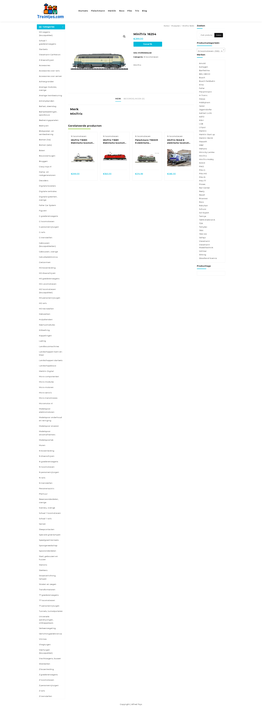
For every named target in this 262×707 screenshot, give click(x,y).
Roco (201, 202)
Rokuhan (203, 205)
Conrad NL (147, 44)
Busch (202, 77)
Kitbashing (44, 330)
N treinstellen (46, 483)
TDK (201, 223)
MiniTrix (137, 65)
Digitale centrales (48, 191)
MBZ (201, 145)
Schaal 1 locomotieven (50, 513)
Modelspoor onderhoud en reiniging (50, 419)
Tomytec (203, 227)
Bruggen (43, 161)
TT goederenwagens (49, 595)
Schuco (202, 209)
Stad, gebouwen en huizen (48, 558)
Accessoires (44, 65)
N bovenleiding (46, 451)
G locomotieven (46, 221)
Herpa (202, 99)
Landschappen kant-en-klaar (51, 353)
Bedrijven (44, 126)
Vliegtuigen (45, 644)
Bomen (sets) (45, 145)
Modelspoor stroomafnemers (47, 433)
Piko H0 (203, 173)
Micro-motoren (46, 387)
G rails (42, 232)
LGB (201, 124)
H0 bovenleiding (47, 268)
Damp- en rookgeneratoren (47, 173)
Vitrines (43, 639)
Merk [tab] (118, 99)
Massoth (203, 141)
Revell (202, 195)
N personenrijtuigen (49, 472)
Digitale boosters (47, 186)
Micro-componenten (49, 376)
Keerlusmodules (47, 325)
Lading (42, 341)
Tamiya (202, 216)
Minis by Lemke (207, 152)
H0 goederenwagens (49, 278)
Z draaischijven (46, 60)
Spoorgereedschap (48, 545)
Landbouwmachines (49, 346)
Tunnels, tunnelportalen (51, 611)
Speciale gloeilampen (50, 535)
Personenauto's (46, 488)
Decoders (43, 180)
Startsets (43, 49)
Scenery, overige (47, 508)
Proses (202, 184)
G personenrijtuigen (49, 227)
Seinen (42, 524)
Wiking (202, 255)
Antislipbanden (46, 101)
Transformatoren (47, 589)
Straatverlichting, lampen (47, 577)
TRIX (201, 230)
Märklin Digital (46, 371)
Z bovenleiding (46, 669)
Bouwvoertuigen (47, 156)
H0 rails (43, 303)
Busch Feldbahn (207, 81)
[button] (124, 36)
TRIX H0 (203, 234)
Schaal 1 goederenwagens (47, 42)
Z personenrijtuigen (49, 685)
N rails (42, 478)
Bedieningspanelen (49, 120)
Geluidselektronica (48, 257)
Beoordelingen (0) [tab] (134, 99)
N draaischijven (46, 456)
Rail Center (204, 188)
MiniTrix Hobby (206, 159)
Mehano (203, 149)
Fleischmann (205, 92)
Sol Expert (204, 213)
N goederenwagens (48, 461)
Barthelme (204, 70)
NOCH (202, 163)
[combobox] (211, 50)
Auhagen (203, 67)
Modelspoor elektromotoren (46, 410)
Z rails (42, 691)
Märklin (203, 131)
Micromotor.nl (46, 403)
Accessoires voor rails (49, 71)
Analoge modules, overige (48, 88)
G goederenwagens (48, 216)
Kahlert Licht (205, 113)
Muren (42, 445)
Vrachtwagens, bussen (50, 658)
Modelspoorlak (46, 440)
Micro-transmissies (48, 398)
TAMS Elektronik (207, 220)
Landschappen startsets (50, 360)
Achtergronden (46, 81)
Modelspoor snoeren (49, 426)
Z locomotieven (46, 680)
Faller (202, 88)
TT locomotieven (47, 600)
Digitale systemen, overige (48, 198)
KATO (201, 117)
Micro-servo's (45, 393)
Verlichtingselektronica (50, 634)
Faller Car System (47, 205)
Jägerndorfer (205, 109)
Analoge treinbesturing (50, 95)
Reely (202, 191)
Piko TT (202, 181)
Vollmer (203, 251)
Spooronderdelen (47, 551)
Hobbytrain (204, 102)
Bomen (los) (45, 140)
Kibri (201, 120)
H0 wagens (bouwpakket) (46, 33)
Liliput (202, 127)
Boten (42, 150)
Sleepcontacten (46, 529)
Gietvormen (45, 262)
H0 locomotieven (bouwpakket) (47, 290)
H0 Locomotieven (47, 284)
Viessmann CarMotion (49, 54)
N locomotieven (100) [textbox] (210, 51)
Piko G (202, 170)
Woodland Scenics (208, 258)
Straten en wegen (47, 584)
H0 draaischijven (47, 273)
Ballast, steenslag (47, 106)
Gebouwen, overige (48, 252)
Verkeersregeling (47, 628)
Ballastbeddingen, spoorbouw (48, 113)
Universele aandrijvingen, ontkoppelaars (46, 619)
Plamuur (43, 494)
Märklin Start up (207, 134)
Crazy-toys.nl (45, 166)
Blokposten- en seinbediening (46, 132)
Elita (201, 85)
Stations (43, 565)
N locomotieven (47, 467)
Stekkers (43, 570)
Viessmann (204, 241)
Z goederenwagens (48, 674)
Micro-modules (46, 382)
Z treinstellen (45, 696)
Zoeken (218, 35)
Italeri (202, 106)
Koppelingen (45, 335)
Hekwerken (44, 314)
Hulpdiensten (46, 319)
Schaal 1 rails (45, 518)
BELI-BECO (204, 74)
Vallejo (202, 237)
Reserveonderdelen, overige (49, 500)
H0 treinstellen (46, 309)
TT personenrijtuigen (49, 606)
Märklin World (206, 138)
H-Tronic (203, 95)
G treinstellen (45, 237)
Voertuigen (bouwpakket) (46, 651)
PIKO (201, 166)
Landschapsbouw (47, 366)
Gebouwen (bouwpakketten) (47, 244)
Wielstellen (44, 664)
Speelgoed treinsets (49, 540)
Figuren (43, 211)
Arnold (202, 63)
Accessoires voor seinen (50, 76)
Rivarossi (203, 198)
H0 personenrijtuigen (49, 298)
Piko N (202, 177)
